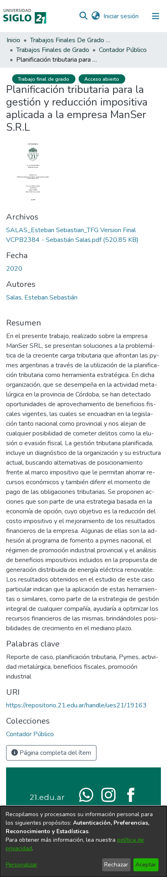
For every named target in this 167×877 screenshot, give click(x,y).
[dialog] (83, 841)
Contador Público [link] (123, 49)
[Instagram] (108, 794)
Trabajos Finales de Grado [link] (52, 49)
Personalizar (21, 864)
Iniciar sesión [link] (121, 16)
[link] (30, 734)
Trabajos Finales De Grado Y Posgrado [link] (70, 40)
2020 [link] (14, 268)
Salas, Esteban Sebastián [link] (41, 297)
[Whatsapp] (86, 794)
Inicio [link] (13, 40)
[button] (83, 16)
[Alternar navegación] (155, 16)
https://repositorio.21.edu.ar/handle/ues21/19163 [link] (76, 705)
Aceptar (145, 864)
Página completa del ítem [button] (54, 752)
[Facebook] (131, 794)
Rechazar (116, 864)
